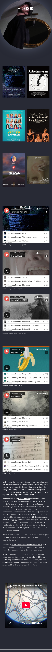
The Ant (19, 509)
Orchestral (17, 473)
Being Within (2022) (19, 333)
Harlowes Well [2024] (20, 245)
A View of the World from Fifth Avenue (27, 544)
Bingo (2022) (18, 385)
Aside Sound (17, 429)
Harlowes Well (24, 498)
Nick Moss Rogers (8, 245)
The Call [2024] (18, 289)
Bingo (14, 519)
